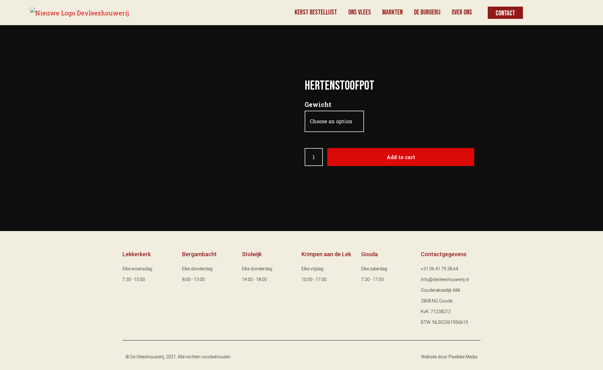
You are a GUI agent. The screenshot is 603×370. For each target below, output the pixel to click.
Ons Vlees (359, 12)
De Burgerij (427, 12)
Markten (392, 12)
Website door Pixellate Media (449, 356)
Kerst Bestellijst (316, 12)
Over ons (462, 12)
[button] (505, 13)
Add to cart (401, 157)
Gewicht (318, 104)
